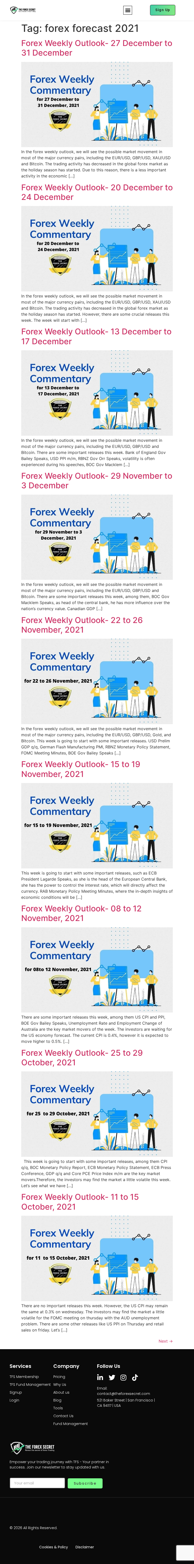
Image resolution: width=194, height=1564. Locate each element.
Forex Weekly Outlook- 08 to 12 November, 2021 (81, 913)
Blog (57, 1400)
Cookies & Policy (53, 1547)
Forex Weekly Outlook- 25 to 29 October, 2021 (82, 1057)
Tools (58, 1408)
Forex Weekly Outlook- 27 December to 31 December (96, 48)
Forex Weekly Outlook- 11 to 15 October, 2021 (80, 1201)
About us (61, 1392)
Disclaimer (85, 1547)
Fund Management (70, 1423)
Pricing (59, 1376)
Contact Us (63, 1415)
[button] (127, 10)
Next (166, 1341)
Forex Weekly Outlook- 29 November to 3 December (96, 480)
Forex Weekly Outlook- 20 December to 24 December (97, 192)
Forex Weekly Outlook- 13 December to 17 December (96, 336)
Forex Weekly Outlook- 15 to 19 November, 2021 (80, 769)
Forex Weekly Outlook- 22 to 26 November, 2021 (82, 625)
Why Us (59, 1384)
